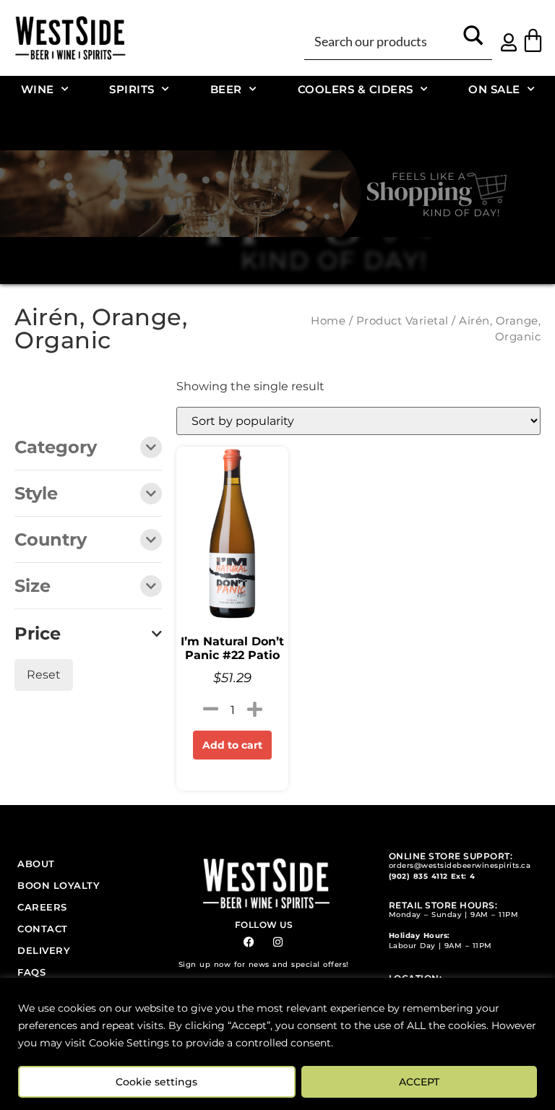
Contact (42, 928)
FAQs (31, 972)
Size (32, 586)
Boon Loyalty (58, 885)
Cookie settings (156, 1081)
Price (37, 634)
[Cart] (533, 40)
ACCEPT (419, 1081)
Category (55, 448)
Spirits (132, 89)
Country (50, 540)
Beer (226, 89)
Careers (42, 907)
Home (328, 320)
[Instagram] (277, 942)
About (36, 863)
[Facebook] (249, 942)
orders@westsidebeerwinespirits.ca (460, 865)
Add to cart (232, 745)
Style (36, 494)
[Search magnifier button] (473, 40)
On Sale (494, 89)
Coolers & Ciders (355, 89)
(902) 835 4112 (418, 876)
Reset (44, 674)
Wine (37, 89)
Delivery (43, 950)
